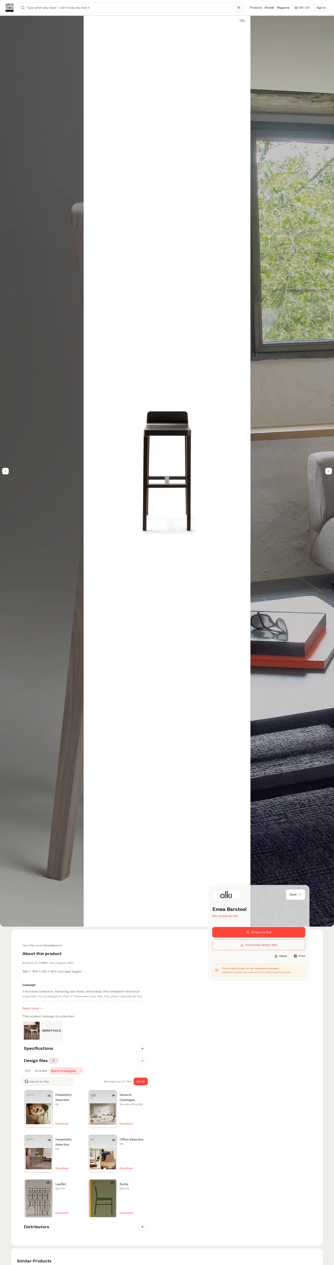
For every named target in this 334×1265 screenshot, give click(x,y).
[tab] (27, 1071)
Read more (30, 1008)
